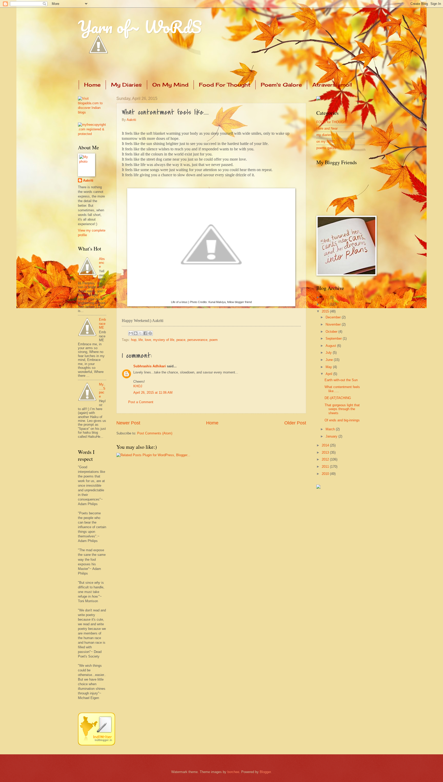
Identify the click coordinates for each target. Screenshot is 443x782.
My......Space (102, 390)
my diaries (324, 135)
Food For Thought (224, 84)
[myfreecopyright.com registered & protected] (92, 134)
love (148, 340)
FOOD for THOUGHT (332, 122)
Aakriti (131, 120)
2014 (326, 445)
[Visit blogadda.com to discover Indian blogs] (92, 112)
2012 (326, 459)
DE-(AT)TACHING (338, 398)
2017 (326, 297)
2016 (326, 304)
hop (133, 340)
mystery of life (163, 340)
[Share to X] (140, 333)
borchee (233, 772)
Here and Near (327, 128)
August (331, 346)
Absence (102, 263)
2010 (326, 474)
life (140, 340)
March (331, 429)
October (332, 331)
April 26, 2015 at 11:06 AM (153, 392)
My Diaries (126, 84)
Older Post (295, 422)
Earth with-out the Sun (341, 380)
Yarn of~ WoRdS (140, 26)
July (329, 352)
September (334, 338)
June (330, 360)
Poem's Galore (281, 84)
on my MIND (325, 141)
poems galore (326, 148)
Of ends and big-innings (342, 420)
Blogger (265, 772)
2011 (326, 466)
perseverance (197, 340)
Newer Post (128, 422)
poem (213, 340)
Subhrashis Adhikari (149, 366)
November (334, 324)
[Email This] (130, 333)
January (332, 436)
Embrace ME (102, 323)
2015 (326, 311)
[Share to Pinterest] (150, 333)
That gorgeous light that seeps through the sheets (342, 409)
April (329, 374)
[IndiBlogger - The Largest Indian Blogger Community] (96, 744)
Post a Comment (140, 402)
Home (92, 84)
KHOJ (137, 386)
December (334, 317)
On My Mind (170, 84)
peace (180, 340)
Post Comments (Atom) (154, 433)
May (329, 367)
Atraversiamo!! (332, 84)
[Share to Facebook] (145, 333)
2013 (326, 452)
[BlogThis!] (135, 333)
